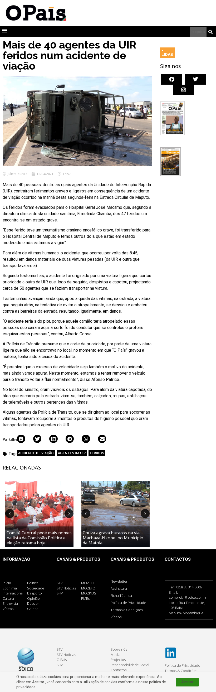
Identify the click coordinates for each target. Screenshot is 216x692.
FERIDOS (97, 453)
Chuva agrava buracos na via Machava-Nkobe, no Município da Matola (113, 538)
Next (69, 513)
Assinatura (119, 588)
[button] (4, 30)
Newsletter (119, 581)
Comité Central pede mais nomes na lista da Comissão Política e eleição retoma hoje (39, 538)
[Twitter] (195, 79)
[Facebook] (171, 79)
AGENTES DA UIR (72, 453)
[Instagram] (183, 90)
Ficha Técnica (121, 595)
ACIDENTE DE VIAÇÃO (36, 453)
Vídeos (116, 616)
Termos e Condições (127, 609)
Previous (9, 513)
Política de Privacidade (128, 602)
